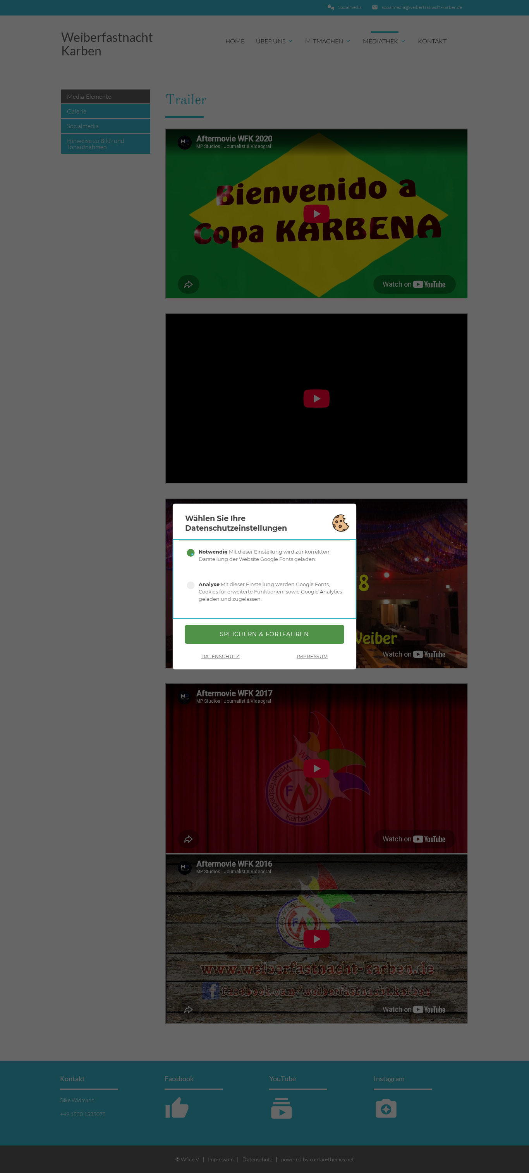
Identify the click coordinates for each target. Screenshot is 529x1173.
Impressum (312, 656)
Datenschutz (220, 656)
